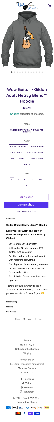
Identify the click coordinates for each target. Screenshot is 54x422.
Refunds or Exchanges (27, 349)
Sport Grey (37, 159)
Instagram (28, 391)
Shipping (14, 114)
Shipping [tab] (9, 307)
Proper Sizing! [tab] (11, 302)
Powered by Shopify (27, 402)
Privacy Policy (27, 359)
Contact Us (27, 372)
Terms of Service (27, 368)
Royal (22, 159)
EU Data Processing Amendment (27, 364)
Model (27, 124)
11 (39, 72)
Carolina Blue (18, 147)
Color (27, 140)
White (27, 165)
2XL (32, 180)
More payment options (26, 211)
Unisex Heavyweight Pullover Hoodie (26, 131)
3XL (41, 180)
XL (27, 186)
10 (36, 72)
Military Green (35, 153)
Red (12, 159)
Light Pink (16, 153)
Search (27, 340)
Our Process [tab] (11, 312)
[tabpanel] (27, 260)
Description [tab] (10, 219)
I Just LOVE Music (31, 398)
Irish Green (37, 147)
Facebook (28, 379)
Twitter (28, 383)
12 (42, 72)
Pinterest (29, 387)
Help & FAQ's (27, 344)
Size (27, 173)
